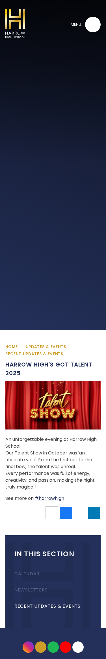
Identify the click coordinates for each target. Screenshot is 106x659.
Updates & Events (46, 346)
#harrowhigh (49, 498)
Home (11, 346)
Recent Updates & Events (34, 354)
